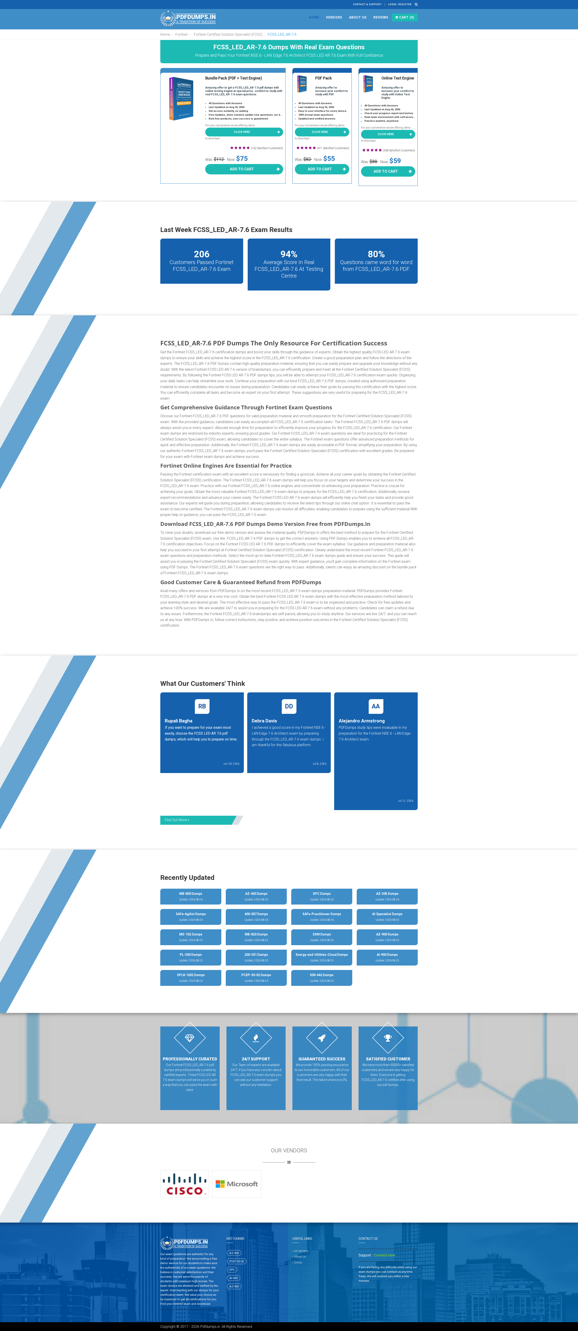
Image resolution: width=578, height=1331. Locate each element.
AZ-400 (234, 1253)
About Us (358, 17)
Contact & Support (367, 4)
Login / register (400, 4)
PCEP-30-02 (236, 1261)
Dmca (298, 1262)
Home (314, 17)
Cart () (406, 17)
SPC (232, 1269)
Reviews (380, 17)
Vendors (334, 17)
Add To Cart (242, 169)
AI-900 (233, 1278)
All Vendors (301, 1251)
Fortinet (181, 34)
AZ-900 (234, 1286)
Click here (242, 132)
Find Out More (176, 820)
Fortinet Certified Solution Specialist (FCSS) (227, 34)
